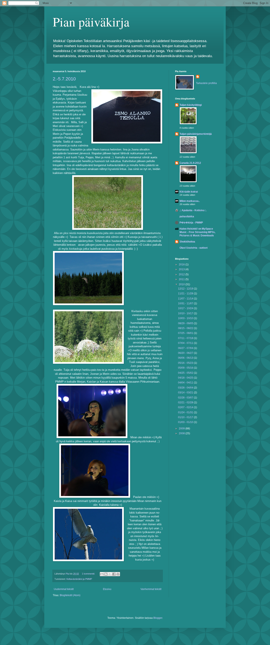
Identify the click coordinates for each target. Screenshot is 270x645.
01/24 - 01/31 (186, 412)
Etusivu (107, 589)
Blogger (157, 617)
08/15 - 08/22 (186, 328)
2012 (182, 274)
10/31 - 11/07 (186, 303)
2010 (182, 284)
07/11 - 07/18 (186, 338)
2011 (182, 279)
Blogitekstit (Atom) (70, 595)
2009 (182, 428)
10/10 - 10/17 (186, 313)
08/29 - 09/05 (186, 323)
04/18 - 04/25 (186, 377)
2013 (182, 269)
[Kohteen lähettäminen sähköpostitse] (102, 574)
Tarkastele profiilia (206, 83)
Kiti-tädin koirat (189, 191)
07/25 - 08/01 (186, 333)
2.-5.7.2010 (64, 78)
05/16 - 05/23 (186, 362)
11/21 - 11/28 (186, 293)
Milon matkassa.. (190, 201)
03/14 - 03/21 (186, 392)
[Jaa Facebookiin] (114, 574)
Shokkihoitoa (187, 241)
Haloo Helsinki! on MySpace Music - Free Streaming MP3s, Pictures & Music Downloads (197, 232)
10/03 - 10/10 (186, 318)
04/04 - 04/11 (186, 382)
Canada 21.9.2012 (190, 162)
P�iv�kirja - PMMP (191, 222)
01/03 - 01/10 (186, 422)
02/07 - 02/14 (186, 407)
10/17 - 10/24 (186, 308)
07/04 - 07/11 (186, 343)
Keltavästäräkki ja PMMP (79, 579)
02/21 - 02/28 (186, 402)
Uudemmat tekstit (64, 589)
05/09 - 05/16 (186, 367)
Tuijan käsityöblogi (191, 104)
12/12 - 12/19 (186, 288)
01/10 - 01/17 (186, 417)
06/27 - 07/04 (186, 348)
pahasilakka (187, 216)
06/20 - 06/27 (186, 352)
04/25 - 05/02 (186, 372)
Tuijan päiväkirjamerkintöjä (196, 133)
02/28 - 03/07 (186, 397)
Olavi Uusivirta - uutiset (194, 247)
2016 (182, 264)
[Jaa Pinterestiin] (118, 574)
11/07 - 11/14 (186, 298)
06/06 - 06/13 (186, 357)
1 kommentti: (89, 573)
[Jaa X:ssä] (110, 574)
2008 (182, 433)
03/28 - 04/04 (186, 387)
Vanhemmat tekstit (150, 589)
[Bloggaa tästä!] (106, 574)
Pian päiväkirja (91, 21)
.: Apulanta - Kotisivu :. (193, 210)
